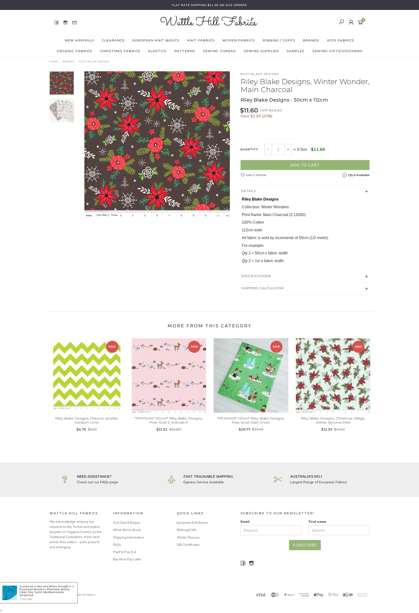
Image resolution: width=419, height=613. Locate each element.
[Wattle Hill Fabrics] (209, 22)
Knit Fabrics (201, 40)
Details (248, 191)
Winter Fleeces (188, 537)
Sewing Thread (219, 51)
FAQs (117, 545)
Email (245, 521)
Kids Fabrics (340, 40)
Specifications (256, 276)
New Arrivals (79, 40)
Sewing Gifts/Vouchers (337, 51)
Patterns (184, 51)
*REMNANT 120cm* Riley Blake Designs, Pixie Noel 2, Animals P (169, 420)
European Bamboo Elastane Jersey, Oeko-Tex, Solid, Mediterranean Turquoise (44, 592)
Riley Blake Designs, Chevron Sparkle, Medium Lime (87, 420)
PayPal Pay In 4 (124, 552)
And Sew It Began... (127, 522)
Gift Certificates (188, 545)
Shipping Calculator (262, 288)
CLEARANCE (113, 40)
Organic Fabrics (74, 51)
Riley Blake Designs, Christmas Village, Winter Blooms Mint (333, 420)
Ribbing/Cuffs (187, 530)
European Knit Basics (155, 40)
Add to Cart (305, 164)
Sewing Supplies (261, 51)
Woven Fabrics (238, 40)
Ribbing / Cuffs (279, 40)
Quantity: (249, 149)
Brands (311, 40)
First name (317, 521)
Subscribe (305, 544)
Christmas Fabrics (120, 51)
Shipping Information (128, 537)
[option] (157, 144)
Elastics (157, 51)
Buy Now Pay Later (127, 559)
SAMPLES (296, 51)
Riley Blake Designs (260, 74)
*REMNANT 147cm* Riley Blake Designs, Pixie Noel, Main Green (250, 420)
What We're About (127, 530)
